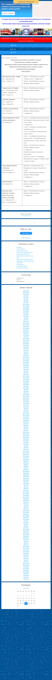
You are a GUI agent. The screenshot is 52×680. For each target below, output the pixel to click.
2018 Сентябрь (26, 432)
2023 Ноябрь (26, 532)
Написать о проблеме (8, 13)
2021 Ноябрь (26, 495)
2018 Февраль (26, 422)
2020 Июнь (26, 466)
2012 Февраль (26, 312)
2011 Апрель (26, 297)
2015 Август (26, 374)
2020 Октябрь (26, 473)
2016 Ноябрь (26, 398)
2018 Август (26, 430)
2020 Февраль (26, 459)
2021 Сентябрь (26, 491)
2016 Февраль (26, 384)
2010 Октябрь (26, 290)
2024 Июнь (26, 543)
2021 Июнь (26, 486)
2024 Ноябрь (26, 549)
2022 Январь (26, 498)
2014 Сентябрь (26, 357)
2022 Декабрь (26, 515)
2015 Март (26, 367)
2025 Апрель (26, 558)
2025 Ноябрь (26, 566)
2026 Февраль (26, 572)
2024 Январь (26, 536)
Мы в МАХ (19, 247)
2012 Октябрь (26, 324)
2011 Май (26, 299)
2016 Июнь (26, 391)
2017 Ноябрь (26, 416)
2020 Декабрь (26, 476)
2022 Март (26, 502)
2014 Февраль (26, 347)
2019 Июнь (26, 447)
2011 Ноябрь (26, 307)
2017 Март (26, 405)
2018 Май (26, 427)
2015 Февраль (26, 365)
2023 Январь (26, 517)
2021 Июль (26, 488)
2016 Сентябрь (26, 394)
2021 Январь (26, 478)
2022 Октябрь (26, 512)
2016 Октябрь (26, 396)
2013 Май (26, 336)
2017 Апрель (26, 406)
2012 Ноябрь (26, 326)
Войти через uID (26, 233)
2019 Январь (26, 439)
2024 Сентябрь (26, 546)
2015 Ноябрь (26, 379)
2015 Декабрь (26, 381)
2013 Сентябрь (26, 338)
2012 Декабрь (26, 328)
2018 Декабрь (26, 437)
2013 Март (26, 333)
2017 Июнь (26, 410)
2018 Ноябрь (26, 435)
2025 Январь (26, 553)
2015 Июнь (26, 372)
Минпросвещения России (22, 250)
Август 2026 (26, 588)
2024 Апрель (26, 539)
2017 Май (26, 408)
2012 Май (26, 318)
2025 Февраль (26, 555)
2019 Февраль (26, 440)
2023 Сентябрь (26, 529)
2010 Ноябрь (26, 292)
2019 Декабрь (26, 456)
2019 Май (26, 445)
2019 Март (26, 442)
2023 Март (26, 520)
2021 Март (26, 481)
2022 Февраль (26, 500)
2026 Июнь (26, 577)
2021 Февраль (26, 480)
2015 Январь (26, 364)
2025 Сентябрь (26, 563)
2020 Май (26, 464)
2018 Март (26, 423)
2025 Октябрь (26, 565)
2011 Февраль (26, 294)
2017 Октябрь (26, 415)
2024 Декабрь (26, 551)
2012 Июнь (26, 319)
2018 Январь (26, 420)
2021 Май (26, 485)
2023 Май (26, 524)
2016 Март (26, 386)
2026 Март (26, 573)
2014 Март (26, 348)
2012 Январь (26, 311)
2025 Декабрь (26, 568)
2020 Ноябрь (26, 474)
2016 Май (26, 389)
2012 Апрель (26, 316)
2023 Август (26, 527)
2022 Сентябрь (26, 510)
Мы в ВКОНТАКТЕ (21, 249)
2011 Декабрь (26, 309)
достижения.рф (20, 264)
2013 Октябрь (26, 340)
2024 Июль (26, 544)
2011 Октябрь (26, 306)
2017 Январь (26, 401)
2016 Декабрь (26, 399)
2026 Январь (26, 570)
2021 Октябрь (26, 493)
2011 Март (26, 295)
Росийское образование (22, 266)
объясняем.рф (20, 262)
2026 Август (26, 578)
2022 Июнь (26, 507)
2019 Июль (26, 449)
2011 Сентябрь (26, 304)
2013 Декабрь (26, 343)
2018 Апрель (26, 425)
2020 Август (26, 469)
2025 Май (26, 560)
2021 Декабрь (26, 497)
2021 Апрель (26, 483)
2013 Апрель (26, 335)
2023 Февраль (26, 519)
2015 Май (26, 370)
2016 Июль (26, 393)
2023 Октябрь (26, 531)
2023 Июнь (26, 526)
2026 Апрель (26, 575)
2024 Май (26, 541)
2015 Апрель (26, 369)
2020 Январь (26, 457)
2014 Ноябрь (26, 360)
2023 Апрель (26, 522)
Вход (29, 215)
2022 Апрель (26, 503)
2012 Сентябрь (26, 323)
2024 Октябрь (26, 548)
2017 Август (26, 411)
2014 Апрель (26, 350)
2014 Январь (26, 345)
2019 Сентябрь (26, 451)
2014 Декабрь (26, 362)
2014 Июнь (26, 353)
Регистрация (24, 215)
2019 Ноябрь (26, 454)
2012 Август (26, 321)
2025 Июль (26, 561)
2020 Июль (26, 468)
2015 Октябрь (26, 377)
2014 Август (26, 355)
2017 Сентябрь (26, 413)
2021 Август (26, 490)
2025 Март (26, 556)
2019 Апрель (26, 444)
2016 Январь (26, 382)
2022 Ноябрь (26, 514)
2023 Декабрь (26, 534)
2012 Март (26, 314)
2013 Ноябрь (26, 341)
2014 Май (26, 352)
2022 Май (26, 505)
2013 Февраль (26, 331)
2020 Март (26, 461)
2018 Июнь (26, 428)
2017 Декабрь (26, 418)
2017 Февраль (26, 403)
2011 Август (26, 302)
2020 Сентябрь (26, 471)
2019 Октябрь (26, 452)
